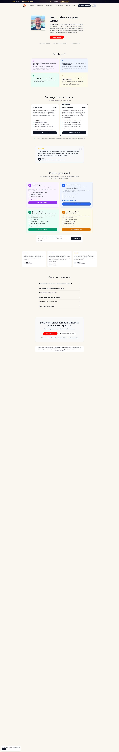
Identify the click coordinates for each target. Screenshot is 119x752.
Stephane (55, 24)
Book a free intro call (73, 132)
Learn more (17, 747)
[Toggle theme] (94, 5)
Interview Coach (60, 347)
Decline (9, 749)
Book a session (44, 132)
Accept (4, 749)
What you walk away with (34, 199)
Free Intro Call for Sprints (67, 333)
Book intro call (76, 238)
